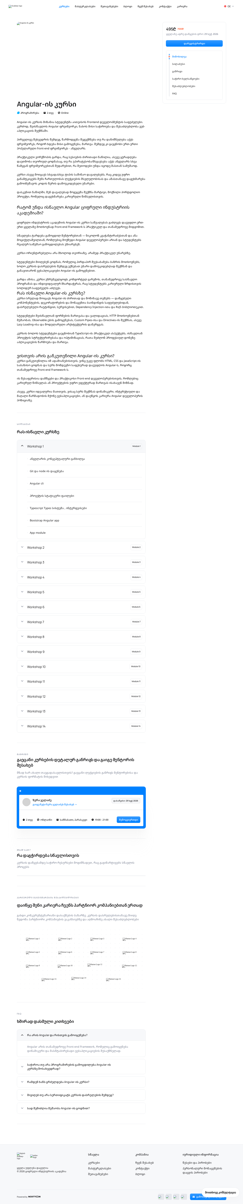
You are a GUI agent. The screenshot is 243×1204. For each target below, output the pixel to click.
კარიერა (182, 6)
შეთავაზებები (109, 6)
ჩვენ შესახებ (146, 6)
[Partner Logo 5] (33, 952)
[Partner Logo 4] (129, 939)
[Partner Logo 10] (65, 966)
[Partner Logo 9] (33, 966)
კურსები (64, 6)
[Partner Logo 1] (33, 939)
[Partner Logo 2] (65, 939)
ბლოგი (127, 6)
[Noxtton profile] (34, 1197)
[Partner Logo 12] (129, 966)
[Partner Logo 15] (113, 979)
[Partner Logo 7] (97, 952)
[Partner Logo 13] (49, 979)
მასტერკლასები (85, 6)
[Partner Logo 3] (97, 939)
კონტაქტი (165, 6)
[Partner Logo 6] (65, 952)
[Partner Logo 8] (129, 952)
